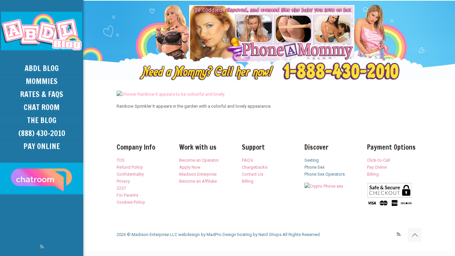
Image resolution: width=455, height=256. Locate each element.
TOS (121, 160)
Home (118, 67)
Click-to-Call (378, 160)
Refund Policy (130, 167)
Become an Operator (199, 160)
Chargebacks (254, 167)
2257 (121, 188)
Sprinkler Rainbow (153, 67)
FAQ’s (247, 160)
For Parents (127, 195)
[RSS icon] (41, 247)
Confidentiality (130, 174)
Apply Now (190, 167)
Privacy (123, 181)
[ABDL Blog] (41, 31)
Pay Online (377, 167)
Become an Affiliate (198, 181)
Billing (247, 181)
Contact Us (252, 174)
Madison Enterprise (198, 174)
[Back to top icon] (415, 235)
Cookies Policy (131, 202)
